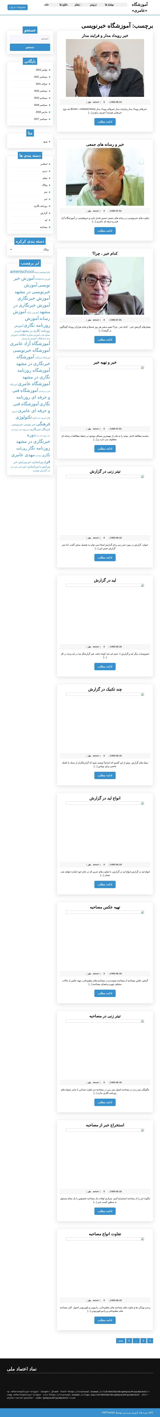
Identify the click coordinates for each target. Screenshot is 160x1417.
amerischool (22, 271)
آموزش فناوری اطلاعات (29, 335)
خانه (46, 4)
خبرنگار (46, 429)
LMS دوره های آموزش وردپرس (137, 1412)
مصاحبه (43, 227)
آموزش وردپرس (29, 338)
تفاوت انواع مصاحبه (105, 1234)
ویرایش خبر (20, 462)
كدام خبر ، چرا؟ (105, 253)
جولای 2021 (41, 83)
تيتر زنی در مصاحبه (105, 1016)
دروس (93, 4)
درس (44, 171)
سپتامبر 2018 (40, 105)
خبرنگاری (35, 429)
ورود (45, 141)
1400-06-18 (116, 538)
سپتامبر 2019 (40, 98)
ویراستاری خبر (35, 462)
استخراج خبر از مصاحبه (105, 1125)
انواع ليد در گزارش (105, 798)
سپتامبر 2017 (40, 119)
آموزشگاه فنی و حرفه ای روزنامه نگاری (31, 397)
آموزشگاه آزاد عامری (30, 343)
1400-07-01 (116, 211)
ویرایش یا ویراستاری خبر (36, 466)
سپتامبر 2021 (40, 76)
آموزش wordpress (42, 279)
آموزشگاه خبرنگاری (42, 358)
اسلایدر (43, 164)
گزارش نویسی (40, 470)
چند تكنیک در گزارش (105, 689)
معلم (77, 4)
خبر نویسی (29, 424)
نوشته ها (109, 4)
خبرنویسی (17, 424)
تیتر (45, 192)
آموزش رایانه (33, 312)
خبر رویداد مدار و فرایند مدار (105, 35)
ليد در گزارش (105, 580)
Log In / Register (17, 8)
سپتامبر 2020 (40, 90)
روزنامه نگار (39, 447)
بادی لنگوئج (36, 418)
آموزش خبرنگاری (34, 298)
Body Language (40, 272)
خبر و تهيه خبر (105, 362)
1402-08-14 (116, 102)
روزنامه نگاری (40, 206)
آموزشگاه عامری (34, 383)
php (48, 272)
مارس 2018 (41, 112)
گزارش (43, 213)
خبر (45, 199)
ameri (96, 102)
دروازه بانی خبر (41, 436)
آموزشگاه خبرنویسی (31, 350)
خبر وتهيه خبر (24, 429)
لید (46, 220)
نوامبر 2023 (41, 69)
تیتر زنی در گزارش (105, 471)
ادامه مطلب (103, 122)
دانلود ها (64, 4)
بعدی (120, 1340)
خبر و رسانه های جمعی (105, 144)
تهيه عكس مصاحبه (105, 907)
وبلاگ (44, 185)
